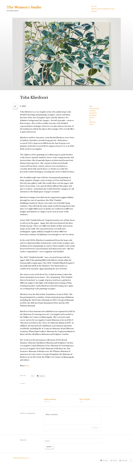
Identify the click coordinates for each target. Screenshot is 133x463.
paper (91, 124)
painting (92, 122)
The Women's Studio (24, 7)
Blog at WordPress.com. (21, 458)
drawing (92, 111)
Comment (95, 427)
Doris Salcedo (85, 400)
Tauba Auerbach (50, 400)
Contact (94, 11)
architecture (94, 108)
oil (90, 120)
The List (94, 6)
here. (27, 366)
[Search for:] (72, 441)
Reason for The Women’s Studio (102, 9)
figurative (93, 115)
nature (91, 117)
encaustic (93, 113)
